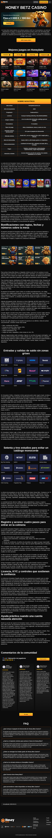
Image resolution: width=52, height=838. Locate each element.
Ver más (26, 714)
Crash (31, 54)
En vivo (18, 54)
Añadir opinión (43, 659)
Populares (5, 54)
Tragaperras (44, 54)
